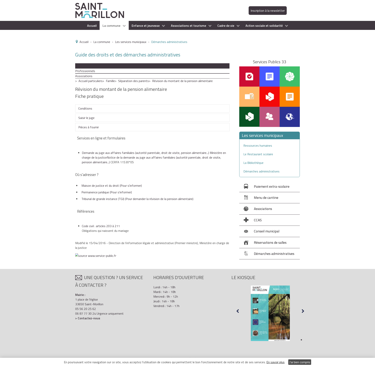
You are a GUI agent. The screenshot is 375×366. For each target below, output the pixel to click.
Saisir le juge (86, 117)
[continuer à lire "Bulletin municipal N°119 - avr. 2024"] (270, 313)
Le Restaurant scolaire (258, 154)
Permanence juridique (106, 192)
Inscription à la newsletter (268, 10)
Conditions (85, 108)
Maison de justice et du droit (111, 185)
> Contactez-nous (87, 318)
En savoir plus (275, 362)
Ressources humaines (257, 145)
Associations (83, 76)
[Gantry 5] (99, 10)
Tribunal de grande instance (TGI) (137, 198)
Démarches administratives (261, 171)
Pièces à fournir (88, 127)
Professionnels (85, 71)
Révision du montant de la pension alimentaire (182, 81)
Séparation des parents (133, 81)
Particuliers (82, 65)
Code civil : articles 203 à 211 (101, 226)
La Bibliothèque (253, 162)
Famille (110, 81)
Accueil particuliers (91, 81)
